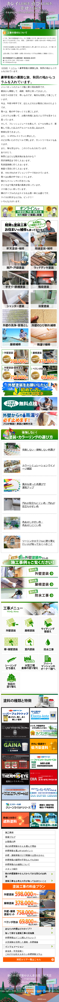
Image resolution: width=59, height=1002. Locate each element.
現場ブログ (10, 837)
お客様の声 (10, 841)
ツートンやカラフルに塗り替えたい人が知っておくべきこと (38, 542)
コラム (14, 68)
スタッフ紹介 (11, 869)
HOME (5, 68)
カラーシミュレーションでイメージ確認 (38, 467)
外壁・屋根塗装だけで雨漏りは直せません (24, 855)
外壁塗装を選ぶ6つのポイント (19, 851)
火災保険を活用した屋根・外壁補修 (21, 942)
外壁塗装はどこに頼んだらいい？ (20, 937)
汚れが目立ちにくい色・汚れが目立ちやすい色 (38, 505)
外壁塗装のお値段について (17, 864)
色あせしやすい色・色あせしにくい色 (32, 524)
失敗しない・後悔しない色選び (38, 449)
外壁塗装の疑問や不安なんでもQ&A (22, 860)
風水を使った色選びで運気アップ (34, 486)
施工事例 (9, 832)
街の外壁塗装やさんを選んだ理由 (20, 846)
